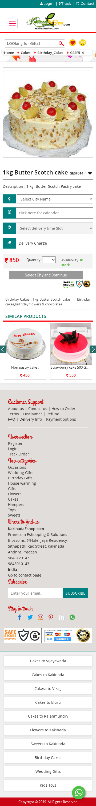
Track (66, 4)
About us (16, 408)
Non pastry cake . (25, 367)
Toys (12, 509)
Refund (52, 413)
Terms (13, 413)
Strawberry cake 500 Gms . (71, 367)
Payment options (61, 419)
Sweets (14, 515)
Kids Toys (48, 785)
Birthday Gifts (20, 477)
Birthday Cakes (17, 299)
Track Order (18, 454)
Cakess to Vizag (48, 688)
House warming (22, 483)
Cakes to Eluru (48, 702)
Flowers (15, 493)
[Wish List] (77, 70)
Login (48, 4)
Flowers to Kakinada (48, 729)
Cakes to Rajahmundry (48, 716)
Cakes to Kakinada (48, 674)
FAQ (11, 419)
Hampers (16, 504)
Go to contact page (24, 575)
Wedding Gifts (20, 472)
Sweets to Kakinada (48, 743)
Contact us (37, 408)
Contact (87, 4)
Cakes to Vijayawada (48, 660)
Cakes (13, 499)
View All (78, 316)
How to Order (63, 408)
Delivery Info (30, 419)
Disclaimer (32, 413)
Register (15, 443)
